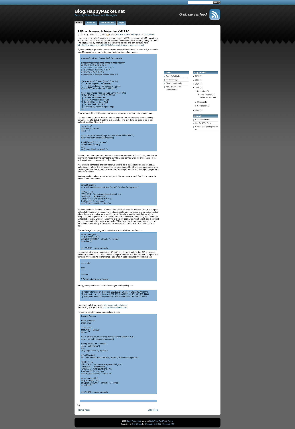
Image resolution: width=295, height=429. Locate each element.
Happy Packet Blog (133, 421)
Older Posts (153, 410)
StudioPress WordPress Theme (161, 421)
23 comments (149, 34)
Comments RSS (168, 424)
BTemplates (149, 424)
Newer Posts (84, 410)
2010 (197, 84)
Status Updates (172, 83)
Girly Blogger (137, 424)
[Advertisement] (191, 48)
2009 (197, 88)
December (201, 91)
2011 (197, 80)
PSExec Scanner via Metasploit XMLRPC (103, 31)
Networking (171, 80)
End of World (171, 76)
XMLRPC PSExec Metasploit (128, 34)
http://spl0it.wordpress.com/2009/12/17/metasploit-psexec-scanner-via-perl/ (111, 45)
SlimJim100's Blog (203, 123)
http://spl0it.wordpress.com (115, 307)
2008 (197, 110)
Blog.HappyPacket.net (100, 11)
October (200, 102)
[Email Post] (78, 405)
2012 (197, 76)
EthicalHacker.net (202, 120)
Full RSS (157, 424)
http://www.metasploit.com (115, 305)
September (202, 106)
